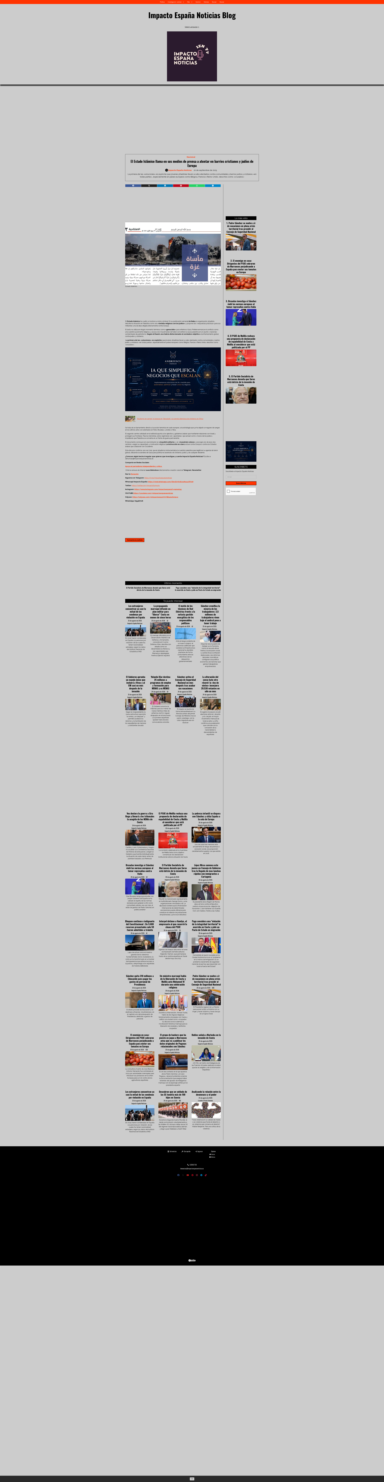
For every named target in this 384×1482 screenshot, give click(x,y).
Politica (162, 2)
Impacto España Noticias (180, 170)
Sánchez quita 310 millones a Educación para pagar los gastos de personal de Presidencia (140, 980)
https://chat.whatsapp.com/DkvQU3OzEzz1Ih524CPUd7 (171, 482)
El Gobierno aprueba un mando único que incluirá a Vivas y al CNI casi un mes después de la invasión (135, 684)
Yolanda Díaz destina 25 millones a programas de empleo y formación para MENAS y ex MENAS (160, 682)
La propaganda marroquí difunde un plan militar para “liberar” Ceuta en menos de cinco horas (160, 611)
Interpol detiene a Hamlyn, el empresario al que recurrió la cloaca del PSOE (173, 924)
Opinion (198, 2)
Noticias (206, 2)
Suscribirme (241, 483)
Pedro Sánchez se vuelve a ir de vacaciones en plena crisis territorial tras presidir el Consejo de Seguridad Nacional (206, 980)
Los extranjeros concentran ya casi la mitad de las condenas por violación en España (136, 611)
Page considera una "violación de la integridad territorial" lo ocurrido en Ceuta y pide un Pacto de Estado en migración (198, 588)
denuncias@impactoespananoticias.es (192, 1168)
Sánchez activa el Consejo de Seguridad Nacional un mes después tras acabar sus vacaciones (185, 682)
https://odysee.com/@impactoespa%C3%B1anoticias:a (155, 497)
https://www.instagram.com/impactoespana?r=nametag (158, 489)
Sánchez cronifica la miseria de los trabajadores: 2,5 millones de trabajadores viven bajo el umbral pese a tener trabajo (210, 614)
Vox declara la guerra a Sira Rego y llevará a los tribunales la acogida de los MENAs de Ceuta (139, 818)
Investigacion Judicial (175, 2)
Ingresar (200, 1151)
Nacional (191, 157)
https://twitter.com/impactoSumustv (146, 486)
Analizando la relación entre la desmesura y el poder (206, 1093)
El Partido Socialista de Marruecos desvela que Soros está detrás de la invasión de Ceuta (148, 588)
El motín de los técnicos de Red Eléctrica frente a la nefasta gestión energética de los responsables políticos (185, 614)
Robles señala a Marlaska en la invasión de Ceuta (206, 1036)
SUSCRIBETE (241, 467)
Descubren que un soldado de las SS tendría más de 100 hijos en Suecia (173, 1094)
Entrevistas (173, 1151)
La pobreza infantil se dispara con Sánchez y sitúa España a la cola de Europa (206, 816)
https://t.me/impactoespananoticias (158, 478)
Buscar (214, 2)
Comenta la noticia (134, 540)
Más (188, 2)
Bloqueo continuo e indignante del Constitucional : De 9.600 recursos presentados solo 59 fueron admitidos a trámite (139, 926)
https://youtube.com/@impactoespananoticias (153, 493)
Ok (192, 1479)
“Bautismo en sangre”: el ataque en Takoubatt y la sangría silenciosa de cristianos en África (170, 419)
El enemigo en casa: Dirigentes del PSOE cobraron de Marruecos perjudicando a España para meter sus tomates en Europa (140, 1040)
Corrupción (186, 1151)
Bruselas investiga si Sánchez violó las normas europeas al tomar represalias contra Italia (140, 869)
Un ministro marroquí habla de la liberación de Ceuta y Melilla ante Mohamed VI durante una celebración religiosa (173, 981)
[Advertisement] (192, 121)
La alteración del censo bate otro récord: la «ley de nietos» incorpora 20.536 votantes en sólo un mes (210, 684)
